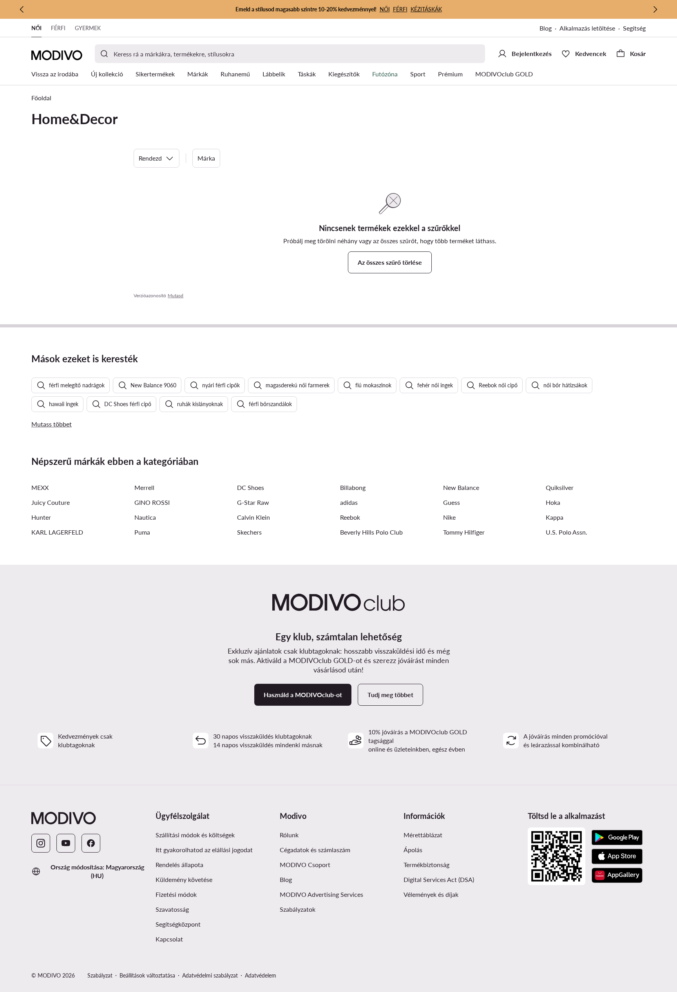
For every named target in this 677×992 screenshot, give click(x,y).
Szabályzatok (297, 909)
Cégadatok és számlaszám (315, 849)
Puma (142, 532)
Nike (449, 517)
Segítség (634, 28)
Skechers (249, 532)
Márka (206, 158)
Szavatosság (172, 909)
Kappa (554, 517)
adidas (349, 502)
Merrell (144, 487)
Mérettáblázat (423, 834)
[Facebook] (90, 843)
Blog (545, 28)
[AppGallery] (617, 875)
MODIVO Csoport (305, 864)
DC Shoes (250, 487)
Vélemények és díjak (431, 894)
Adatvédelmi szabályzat (210, 975)
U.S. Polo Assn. (566, 532)
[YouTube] (65, 843)
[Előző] (22, 9)
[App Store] (617, 856)
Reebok (350, 517)
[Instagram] (40, 843)
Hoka (553, 502)
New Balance (461, 487)
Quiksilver (560, 487)
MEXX (40, 487)
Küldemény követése (184, 879)
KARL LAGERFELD (57, 532)
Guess (451, 502)
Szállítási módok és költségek (195, 834)
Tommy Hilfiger (464, 532)
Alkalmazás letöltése (587, 28)
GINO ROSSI (152, 502)
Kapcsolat (169, 939)
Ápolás (413, 849)
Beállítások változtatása (147, 975)
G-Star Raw (253, 502)
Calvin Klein (253, 517)
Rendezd (150, 158)
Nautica (145, 517)
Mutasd (175, 295)
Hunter (41, 517)
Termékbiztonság (426, 864)
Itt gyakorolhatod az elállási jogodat (204, 849)
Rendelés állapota (179, 864)
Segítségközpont (178, 924)
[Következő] (655, 9)
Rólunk (289, 834)
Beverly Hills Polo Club (371, 532)
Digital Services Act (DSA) (439, 879)
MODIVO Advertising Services (321, 894)
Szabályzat (99, 975)
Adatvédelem (260, 975)
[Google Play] (617, 838)
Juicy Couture (50, 502)
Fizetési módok (176, 894)
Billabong (353, 487)
